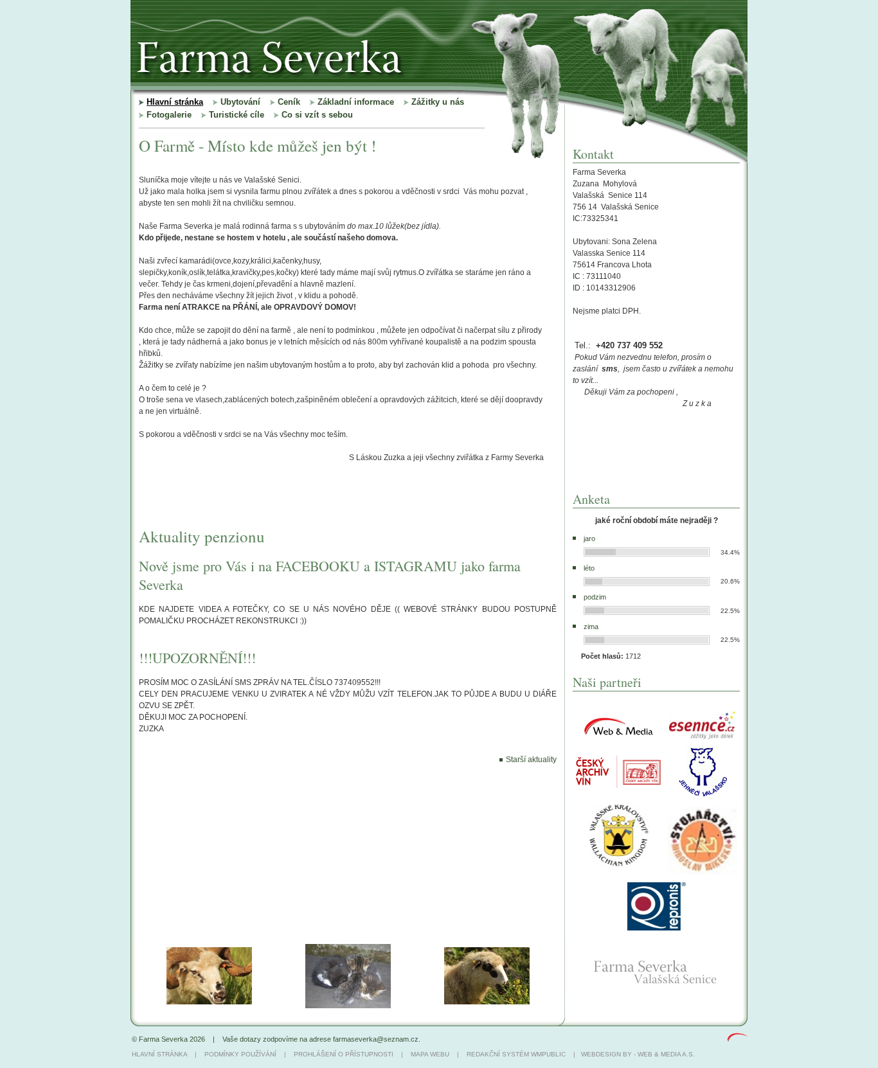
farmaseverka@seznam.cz (375, 1039)
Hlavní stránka (175, 102)
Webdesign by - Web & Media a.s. (638, 1054)
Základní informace (356, 102)
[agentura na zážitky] (702, 736)
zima (591, 626)
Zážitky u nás (437, 102)
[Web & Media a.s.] (737, 1039)
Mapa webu (430, 1054)
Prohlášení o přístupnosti (343, 1054)
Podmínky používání (240, 1054)
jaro (589, 538)
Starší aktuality (531, 759)
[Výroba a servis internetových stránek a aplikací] (619, 738)
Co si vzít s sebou (317, 115)
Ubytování (240, 102)
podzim (595, 597)
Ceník (289, 102)
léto (589, 568)
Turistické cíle (236, 115)
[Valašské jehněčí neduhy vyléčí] (702, 797)
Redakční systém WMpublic (516, 1054)
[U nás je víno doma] (618, 785)
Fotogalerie (169, 115)
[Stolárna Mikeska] (702, 872)
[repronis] (656, 927)
